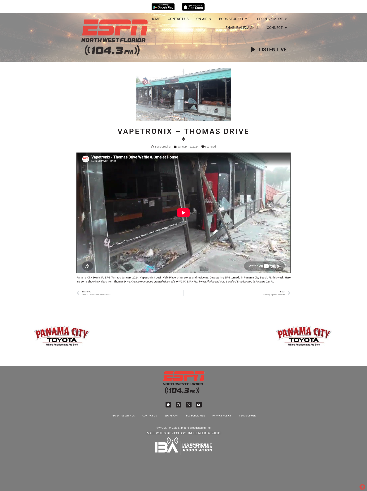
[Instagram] (178, 404)
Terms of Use (247, 415)
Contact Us (178, 19)
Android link (163, 7)
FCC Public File (195, 415)
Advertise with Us (123, 415)
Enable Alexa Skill (242, 28)
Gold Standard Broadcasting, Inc (191, 427)
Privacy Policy (221, 415)
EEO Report (172, 415)
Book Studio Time (234, 19)
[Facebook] (168, 404)
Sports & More (270, 19)
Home (155, 19)
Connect (275, 28)
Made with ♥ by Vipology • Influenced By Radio (183, 433)
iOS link (193, 7)
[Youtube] (199, 404)
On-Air (201, 19)
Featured (210, 146)
